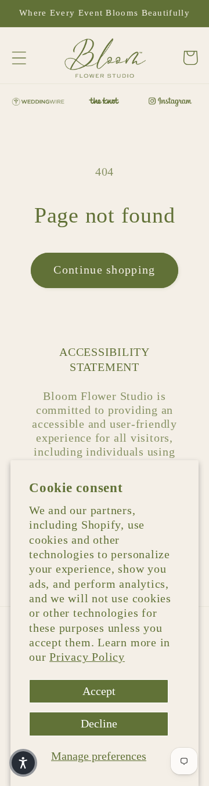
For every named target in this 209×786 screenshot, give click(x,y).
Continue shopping (104, 270)
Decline (99, 724)
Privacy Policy (87, 657)
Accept (99, 691)
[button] (18, 57)
